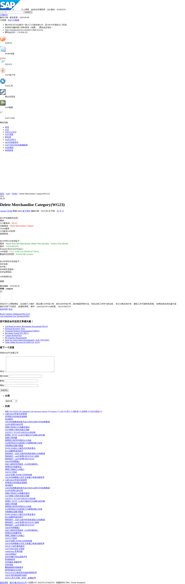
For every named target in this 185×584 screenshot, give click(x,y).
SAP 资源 (9, 134)
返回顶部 (4, 582)
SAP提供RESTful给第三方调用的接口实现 (23, 443)
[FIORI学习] (3, 51)
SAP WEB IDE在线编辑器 (16, 145)
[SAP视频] (3, 105)
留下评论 (26, 211)
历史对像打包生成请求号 (16, 557)
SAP (7, 130)
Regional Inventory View (15, 329)
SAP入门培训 (11, 472)
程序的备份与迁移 (13, 570)
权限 (8, 411)
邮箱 (2, 381)
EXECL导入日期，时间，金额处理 (20, 578)
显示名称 (4, 376)
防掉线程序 (10, 559)
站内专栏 (4, 309)
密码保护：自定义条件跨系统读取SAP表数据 (25, 453)
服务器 (77, 411)
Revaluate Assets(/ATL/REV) (17, 333)
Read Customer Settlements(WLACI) (15, 314)
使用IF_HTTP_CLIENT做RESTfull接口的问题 (25, 435)
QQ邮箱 (15, 20)
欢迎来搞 (9, 150)
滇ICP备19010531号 (18, 582)
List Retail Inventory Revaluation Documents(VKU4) (26, 326)
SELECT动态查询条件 (15, 546)
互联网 (86, 411)
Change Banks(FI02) (13, 335)
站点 (11, 309)
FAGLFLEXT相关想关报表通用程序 (21, 573)
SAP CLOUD (10, 132)
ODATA (17, 411)
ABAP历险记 (11, 554)
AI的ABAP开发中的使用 (16, 414)
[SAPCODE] (3, 116)
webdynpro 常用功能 (14, 551)
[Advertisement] (92, 171)
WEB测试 (9, 148)
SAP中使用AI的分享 (14, 424)
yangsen (3, 211)
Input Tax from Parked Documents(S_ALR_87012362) (27, 340)
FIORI (14, 194)
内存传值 (9, 565)
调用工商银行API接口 (14, 469)
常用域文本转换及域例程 (16, 416)
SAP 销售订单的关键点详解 (17, 430)
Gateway (55, 411)
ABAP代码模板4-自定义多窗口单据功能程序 (24, 477)
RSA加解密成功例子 (14, 451)
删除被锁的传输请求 (14, 567)
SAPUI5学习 (10, 140)
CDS (63, 411)
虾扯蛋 (8, 137)
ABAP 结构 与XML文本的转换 (18, 475)
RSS (10, 20)
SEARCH (28, 12)
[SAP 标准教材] (3, 72)
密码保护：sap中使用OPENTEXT (19, 459)
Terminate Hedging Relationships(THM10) (22, 331)
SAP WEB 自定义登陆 (14, 549)
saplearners (28, 411)
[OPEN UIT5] (3, 41)
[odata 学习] (3, 62)
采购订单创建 (11, 438)
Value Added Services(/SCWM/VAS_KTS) (22, 342)
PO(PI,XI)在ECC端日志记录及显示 (20, 448)
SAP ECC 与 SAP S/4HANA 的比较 (20, 432)
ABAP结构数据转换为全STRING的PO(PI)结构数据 (27, 422)
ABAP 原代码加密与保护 (16, 575)
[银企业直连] (3, 94)
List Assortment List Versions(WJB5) (15, 316)
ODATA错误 (96, 411)
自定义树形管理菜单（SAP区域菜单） (22, 464)
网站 (2, 385)
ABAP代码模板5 (12, 461)
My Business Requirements (16, 338)
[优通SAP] (10, 9)
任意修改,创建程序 (13, 562)
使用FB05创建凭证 (13, 467)
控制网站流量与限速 (14, 446)
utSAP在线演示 (11, 142)
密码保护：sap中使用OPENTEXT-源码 (22, 456)
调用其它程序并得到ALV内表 (18, 440)
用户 (70, 411)
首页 (7, 127)
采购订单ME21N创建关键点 (17, 427)
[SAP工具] (3, 83)
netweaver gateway (42, 411)
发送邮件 (9, 419)
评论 (3, 371)
